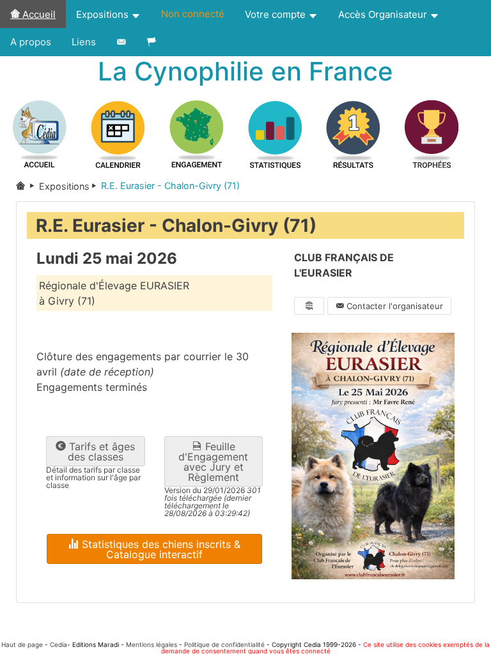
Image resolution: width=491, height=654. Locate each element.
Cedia (58, 644)
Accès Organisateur (384, 14)
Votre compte (276, 14)
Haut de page (22, 644)
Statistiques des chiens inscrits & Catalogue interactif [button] (159, 549)
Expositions (103, 14)
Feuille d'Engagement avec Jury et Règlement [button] (213, 461)
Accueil (38, 14)
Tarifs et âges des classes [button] (100, 451)
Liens (84, 42)
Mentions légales (151, 644)
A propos (30, 42)
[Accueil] (27, 186)
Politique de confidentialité (224, 644)
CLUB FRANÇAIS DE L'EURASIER (344, 265)
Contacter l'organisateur (393, 306)
